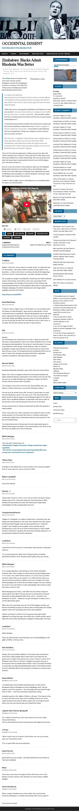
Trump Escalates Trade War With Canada (64, 116)
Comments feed (58, 410)
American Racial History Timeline (58, 54)
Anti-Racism (31, 69)
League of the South (60, 364)
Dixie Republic (57, 357)
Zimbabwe (6, 73)
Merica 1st (56, 366)
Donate (13, 54)
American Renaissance (60, 348)
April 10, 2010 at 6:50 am (8, 543)
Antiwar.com (57, 352)
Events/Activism (37, 54)
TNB (45, 71)
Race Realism (25, 71)
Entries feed (57, 406)
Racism (41, 71)
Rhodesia (7, 238)
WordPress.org (58, 413)
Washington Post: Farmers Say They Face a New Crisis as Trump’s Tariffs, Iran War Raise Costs (64, 228)
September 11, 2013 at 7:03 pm (9, 681)
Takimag (56, 371)
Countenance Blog (59, 355)
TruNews (56, 378)
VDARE (55, 380)
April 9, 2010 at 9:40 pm (8, 333)
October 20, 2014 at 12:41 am (9, 770)
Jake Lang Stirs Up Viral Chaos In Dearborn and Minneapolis (64, 249)
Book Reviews (24, 54)
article (7, 78)
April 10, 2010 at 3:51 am (8, 515)
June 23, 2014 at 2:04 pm (8, 753)
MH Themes (51, 809)
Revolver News (58, 369)
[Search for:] (65, 420)
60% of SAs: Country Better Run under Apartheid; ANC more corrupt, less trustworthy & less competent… (24, 451)
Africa (25, 69)
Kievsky (17, 69)
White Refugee (8, 436)
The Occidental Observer (61, 373)
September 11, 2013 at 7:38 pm (9, 732)
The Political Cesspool (60, 375)
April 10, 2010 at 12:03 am (8, 479)
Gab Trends (57, 359)
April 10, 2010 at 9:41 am (8, 567)
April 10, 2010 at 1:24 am (8, 494)
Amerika (56, 350)
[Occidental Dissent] (39, 38)
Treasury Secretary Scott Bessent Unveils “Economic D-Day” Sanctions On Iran (64, 182)
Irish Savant (57, 362)
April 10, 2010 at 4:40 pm (8, 629)
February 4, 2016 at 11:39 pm (9, 789)
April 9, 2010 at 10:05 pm (8, 366)
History (12, 71)
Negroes (17, 71)
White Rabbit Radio (59, 382)
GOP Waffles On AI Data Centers (64, 279)
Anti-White (38, 69)
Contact (5, 54)
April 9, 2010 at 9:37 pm (8, 305)
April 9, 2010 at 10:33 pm (8, 439)
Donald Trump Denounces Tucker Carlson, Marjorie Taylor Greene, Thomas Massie (64, 256)
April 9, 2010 (8, 69)
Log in (55, 403)
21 (13, 73)
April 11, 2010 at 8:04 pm (8, 650)
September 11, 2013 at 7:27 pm (9, 713)
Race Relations (33, 71)
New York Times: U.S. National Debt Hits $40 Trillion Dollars (63, 269)
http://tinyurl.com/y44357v (11, 294)
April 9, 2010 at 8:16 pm (8, 263)
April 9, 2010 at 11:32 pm (8, 462)
